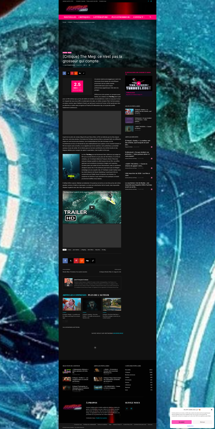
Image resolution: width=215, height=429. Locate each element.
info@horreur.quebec (101, 418)
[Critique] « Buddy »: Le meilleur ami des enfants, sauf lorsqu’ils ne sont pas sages (71, 316)
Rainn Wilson (90, 249)
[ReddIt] (76, 73)
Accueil (64, 22)
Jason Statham (76, 249)
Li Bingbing (83, 249)
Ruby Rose (97, 249)
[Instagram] (151, 1)
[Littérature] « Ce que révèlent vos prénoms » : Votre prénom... (143, 119)
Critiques (84, 17)
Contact (138, 17)
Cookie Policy (190, 425)
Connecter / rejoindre (80, 1)
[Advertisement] (92, 122)
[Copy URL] (83, 73)
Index (110, 424)
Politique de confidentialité (89, 424)
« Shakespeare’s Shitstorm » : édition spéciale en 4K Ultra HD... (80, 371)
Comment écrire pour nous (140, 424)
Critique (69, 249)
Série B (69, 52)
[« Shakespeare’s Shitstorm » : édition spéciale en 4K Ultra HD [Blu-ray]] (67, 371)
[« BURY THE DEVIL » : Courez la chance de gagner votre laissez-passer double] (129, 129)
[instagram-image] (70, 347)
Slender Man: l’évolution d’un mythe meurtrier (75, 272)
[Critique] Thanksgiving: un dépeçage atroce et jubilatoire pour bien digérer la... (80, 388)
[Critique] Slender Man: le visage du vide (110, 272)
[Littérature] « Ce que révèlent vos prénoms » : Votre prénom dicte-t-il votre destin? (137, 154)
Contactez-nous (102, 1)
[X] (68, 73)
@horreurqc (118, 333)
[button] (211, 410)
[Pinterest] (72, 73)
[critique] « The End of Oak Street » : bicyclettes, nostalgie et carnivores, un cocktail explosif (111, 316)
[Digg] (79, 73)
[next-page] (66, 321)
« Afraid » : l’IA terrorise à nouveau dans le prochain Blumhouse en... (111, 371)
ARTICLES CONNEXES (74, 295)
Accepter (182, 422)
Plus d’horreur (121, 17)
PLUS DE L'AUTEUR (98, 295)
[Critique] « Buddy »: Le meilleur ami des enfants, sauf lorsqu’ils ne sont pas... (137, 142)
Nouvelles (70, 17)
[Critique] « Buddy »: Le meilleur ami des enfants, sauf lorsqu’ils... (143, 111)
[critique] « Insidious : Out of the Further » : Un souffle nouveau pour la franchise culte (91, 316)
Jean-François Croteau (70, 65)
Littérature (100, 17)
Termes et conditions (102, 424)
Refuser (202, 422)
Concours (150, 424)
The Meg (103, 249)
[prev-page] (64, 321)
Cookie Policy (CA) (127, 424)
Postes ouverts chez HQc (92, 1)
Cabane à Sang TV (117, 424)
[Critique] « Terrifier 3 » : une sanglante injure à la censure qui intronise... (80, 379)
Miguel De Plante (128, 147)
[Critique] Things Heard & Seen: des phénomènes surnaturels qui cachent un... (112, 379)
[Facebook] (148, 1)
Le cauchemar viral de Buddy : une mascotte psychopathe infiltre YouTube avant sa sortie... (138, 185)
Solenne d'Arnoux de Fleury (131, 158)
